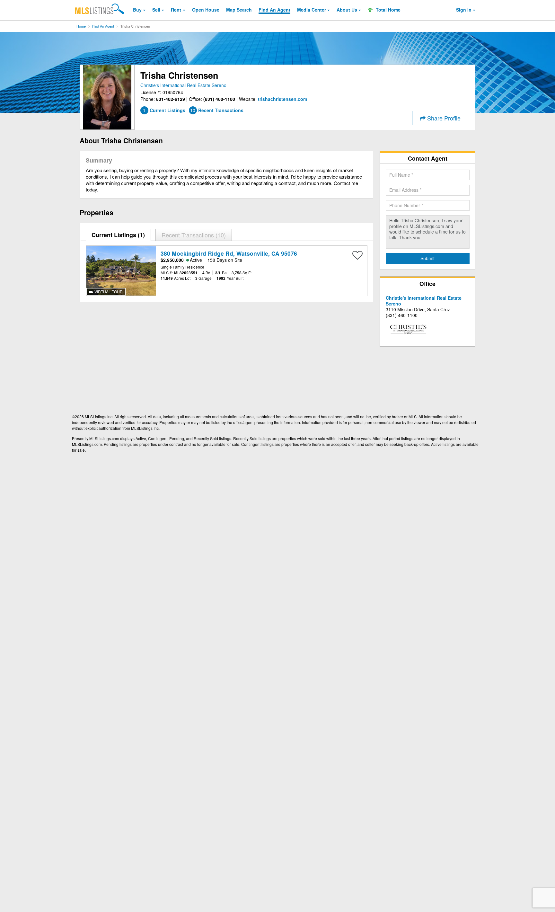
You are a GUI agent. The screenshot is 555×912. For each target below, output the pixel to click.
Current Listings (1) (118, 235)
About (347, 9)
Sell (156, 9)
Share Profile (443, 118)
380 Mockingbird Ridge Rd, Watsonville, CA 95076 (229, 253)
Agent (274, 9)
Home (81, 26)
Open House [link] (205, 9)
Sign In (463, 9)
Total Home (387, 9)
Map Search (239, 9)
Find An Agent (103, 26)
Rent (176, 9)
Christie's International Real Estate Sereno (183, 85)
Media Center (311, 9)
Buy (137, 9)
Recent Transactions (193, 235)
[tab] (118, 235)
